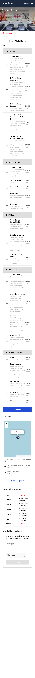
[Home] (7, 3)
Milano (10, 462)
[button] (17, 51)
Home (11, 41)
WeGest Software (26, 456)
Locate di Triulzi (26, 460)
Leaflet (18, 456)
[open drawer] (32, 3)
